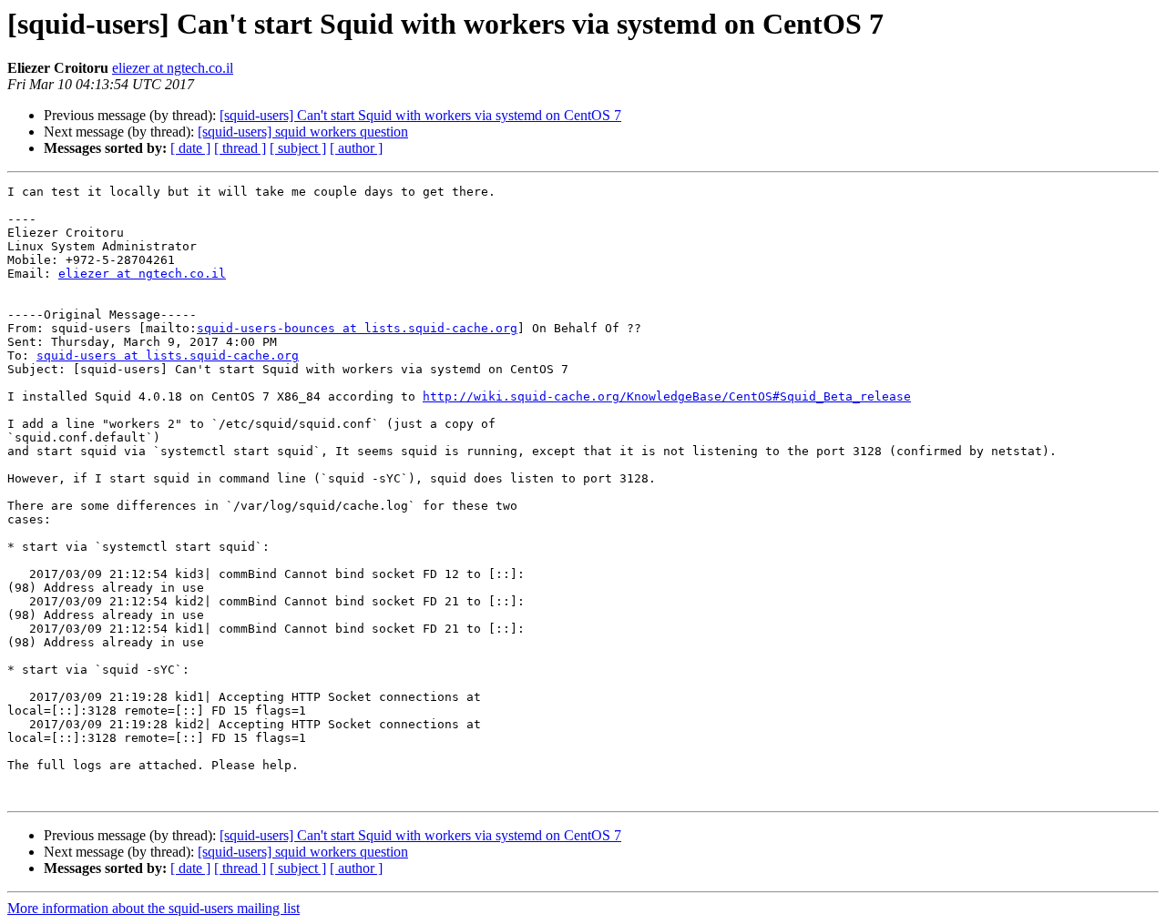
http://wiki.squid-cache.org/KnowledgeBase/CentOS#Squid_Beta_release (667, 396)
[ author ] (356, 148)
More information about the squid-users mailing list (153, 908)
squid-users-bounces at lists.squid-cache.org (357, 328)
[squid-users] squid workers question (303, 131)
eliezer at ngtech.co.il (172, 68)
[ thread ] (240, 148)
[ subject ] (298, 148)
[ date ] (190, 148)
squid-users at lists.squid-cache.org (167, 355)
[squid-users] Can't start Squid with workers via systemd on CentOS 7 (420, 115)
